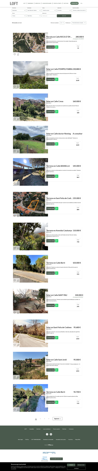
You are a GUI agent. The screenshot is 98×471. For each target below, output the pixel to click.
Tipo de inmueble (76, 7)
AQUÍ (20, 467)
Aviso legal (20, 439)
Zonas (43, 7)
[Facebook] (47, 434)
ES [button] (81, 3)
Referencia (44, 13)
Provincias (14, 7)
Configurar (76, 468)
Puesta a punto (58, 3)
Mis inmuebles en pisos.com (56, 458)
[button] (15, 43)
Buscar (64, 15)
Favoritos (70, 439)
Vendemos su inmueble (48, 439)
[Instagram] (51, 434)
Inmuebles (30, 3)
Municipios (29, 7)
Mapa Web (77, 439)
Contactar (74, 3)
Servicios (37, 3)
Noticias (66, 3)
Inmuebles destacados (61, 439)
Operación (59, 7)
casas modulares (46, 3)
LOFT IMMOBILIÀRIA (36, 439)
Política (27, 439)
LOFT (24, 3)
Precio (13, 13)
